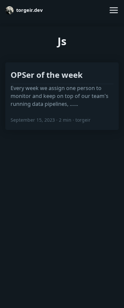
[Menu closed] (114, 10)
